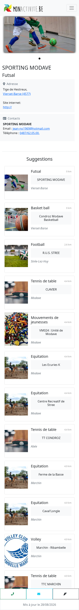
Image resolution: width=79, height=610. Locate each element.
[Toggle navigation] (72, 8)
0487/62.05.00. (30, 133)
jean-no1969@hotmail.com (31, 129)
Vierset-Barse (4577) (17, 94)
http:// (7, 107)
